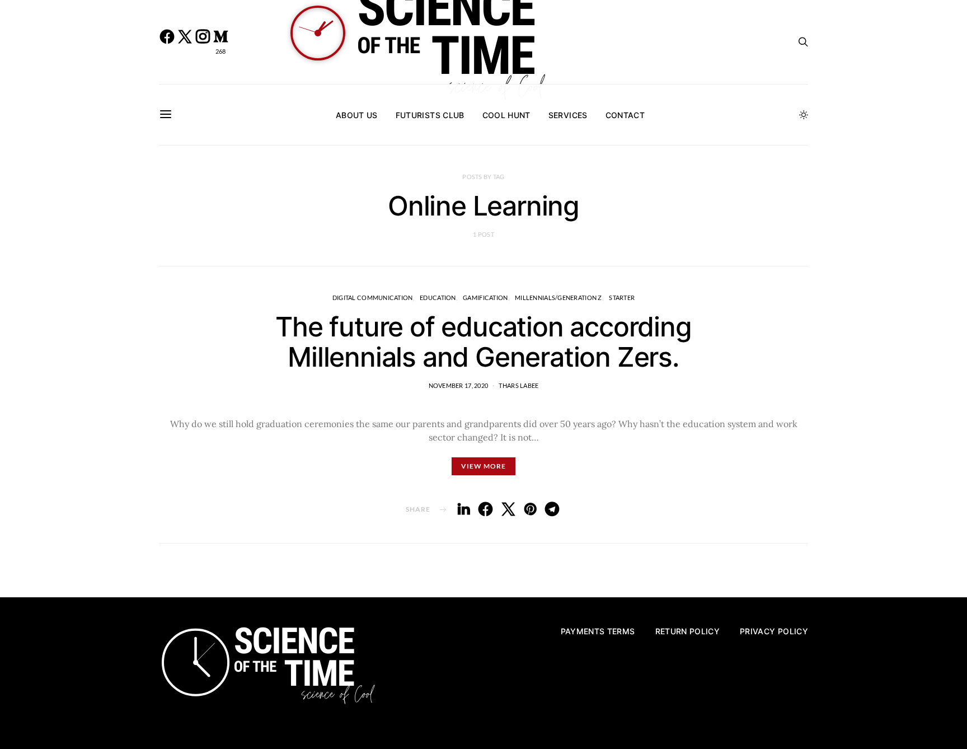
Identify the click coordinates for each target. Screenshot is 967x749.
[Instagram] (202, 42)
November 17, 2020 (459, 385)
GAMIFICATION (485, 297)
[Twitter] (185, 42)
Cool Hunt (506, 115)
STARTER (622, 297)
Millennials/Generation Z (558, 297)
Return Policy (687, 631)
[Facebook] (167, 42)
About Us (357, 115)
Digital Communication (372, 297)
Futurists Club (430, 115)
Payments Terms (598, 631)
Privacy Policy (774, 631)
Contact (625, 115)
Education (438, 297)
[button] (803, 114)
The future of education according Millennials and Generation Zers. (483, 341)
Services (568, 115)
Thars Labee (518, 385)
